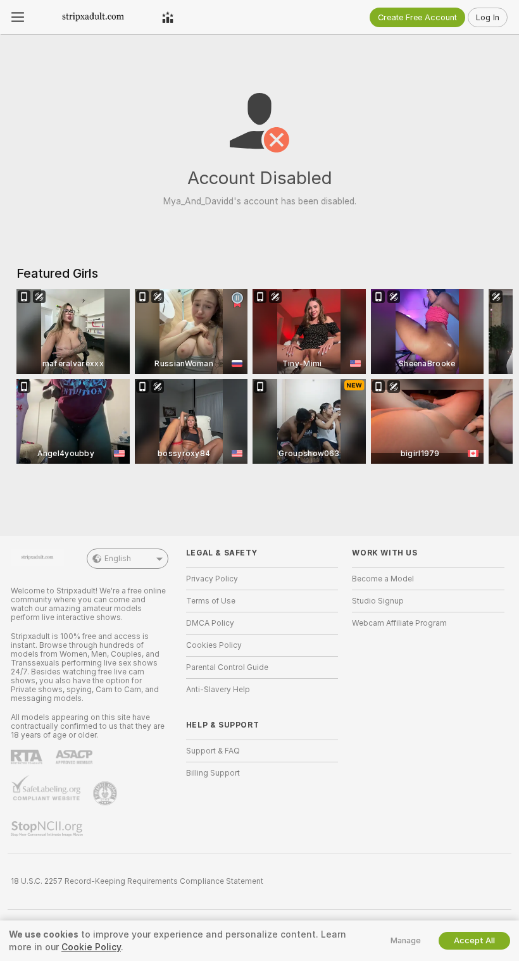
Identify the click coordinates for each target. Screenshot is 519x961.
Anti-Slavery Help (218, 689)
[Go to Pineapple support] (106, 793)
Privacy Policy (212, 578)
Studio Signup (378, 601)
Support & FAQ (213, 751)
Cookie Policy (91, 947)
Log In (487, 17)
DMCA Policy (210, 623)
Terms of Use (210, 601)
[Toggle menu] (17, 17)
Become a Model (383, 578)
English (117, 558)
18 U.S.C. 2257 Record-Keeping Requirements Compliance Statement (137, 881)
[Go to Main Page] (93, 17)
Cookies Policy (214, 645)
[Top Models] (168, 17)
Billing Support (213, 773)
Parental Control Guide (227, 667)
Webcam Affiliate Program (399, 623)
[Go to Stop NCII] (48, 828)
